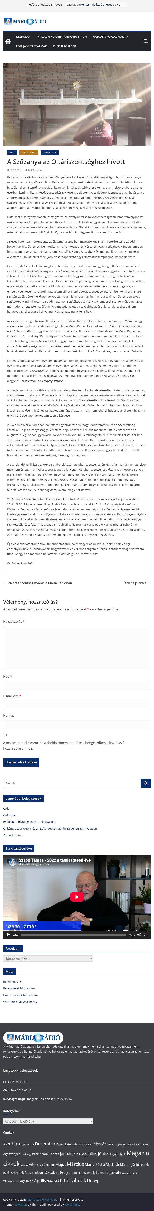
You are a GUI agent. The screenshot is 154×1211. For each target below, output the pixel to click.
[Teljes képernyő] (146, 935)
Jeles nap (80, 1153)
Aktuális (10, 1143)
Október (51, 1172)
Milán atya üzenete (42, 1165)
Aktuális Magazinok (108, 36)
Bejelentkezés (12, 982)
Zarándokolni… (13, 835)
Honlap (8, 715)
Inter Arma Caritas (45, 1154)
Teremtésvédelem (129, 1173)
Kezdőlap (23, 36)
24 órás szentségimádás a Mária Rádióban (40, 583)
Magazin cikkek (29, 152)
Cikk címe (9, 815)
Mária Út (112, 1164)
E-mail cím (12, 696)
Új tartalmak (72, 1180)
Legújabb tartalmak (31, 46)
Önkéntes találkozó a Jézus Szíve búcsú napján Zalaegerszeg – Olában (50, 828)
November (34, 1172)
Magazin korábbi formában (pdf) (62, 36)
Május (60, 1164)
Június (12, 152)
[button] (126, 36)
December (45, 1144)
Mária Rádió (95, 1164)
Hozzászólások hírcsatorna (21, 995)
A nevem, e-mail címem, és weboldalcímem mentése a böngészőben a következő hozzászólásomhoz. (64, 746)
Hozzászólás (14, 621)
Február (99, 1144)
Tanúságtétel (49, 152)
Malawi (24, 1165)
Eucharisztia (84, 1144)
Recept (78, 1173)
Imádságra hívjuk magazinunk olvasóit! (29, 822)
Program (66, 1172)
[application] (77, 897)
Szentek (89, 1173)
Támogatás (9, 1181)
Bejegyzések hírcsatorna (19, 988)
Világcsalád (25, 1181)
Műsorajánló (129, 1164)
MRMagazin (35, 170)
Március (75, 1164)
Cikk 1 (7, 808)
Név (7, 676)
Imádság (26, 1154)
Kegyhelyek (118, 1154)
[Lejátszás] (8, 935)
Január (66, 1153)
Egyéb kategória (67, 1144)
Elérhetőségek (64, 46)
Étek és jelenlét (134, 583)
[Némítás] (139, 935)
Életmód (52, 1181)
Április (40, 1180)
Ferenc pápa (116, 1144)
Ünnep (93, 1180)
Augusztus (26, 1144)
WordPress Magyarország (20, 1002)
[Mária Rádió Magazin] (8, 41)
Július (92, 1153)
